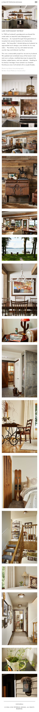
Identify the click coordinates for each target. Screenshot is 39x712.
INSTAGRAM (19, 704)
